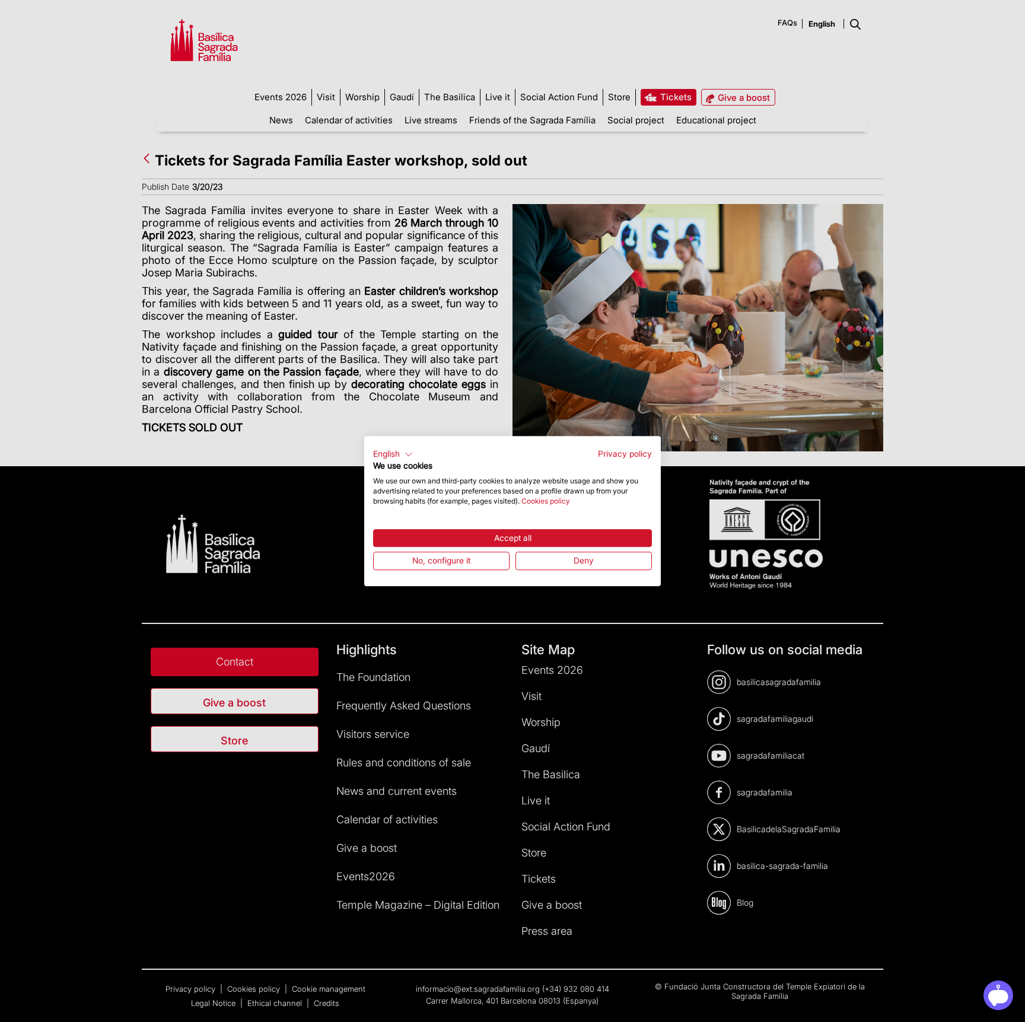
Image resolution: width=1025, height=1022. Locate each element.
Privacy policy (625, 454)
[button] (393, 454)
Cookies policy (545, 500)
